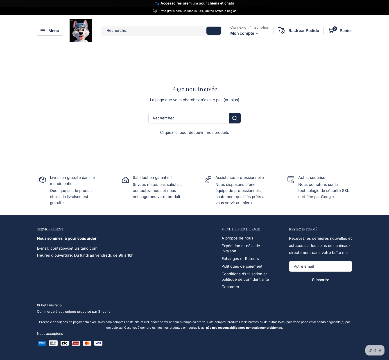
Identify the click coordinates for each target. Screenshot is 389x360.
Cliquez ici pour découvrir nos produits (194, 132)
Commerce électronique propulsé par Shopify (74, 311)
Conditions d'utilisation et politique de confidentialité (245, 277)
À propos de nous (237, 238)
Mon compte (242, 33)
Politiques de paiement (242, 266)
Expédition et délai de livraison (241, 248)
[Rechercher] (213, 30)
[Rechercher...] (235, 118)
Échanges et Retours (240, 258)
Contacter (230, 287)
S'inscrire (320, 280)
